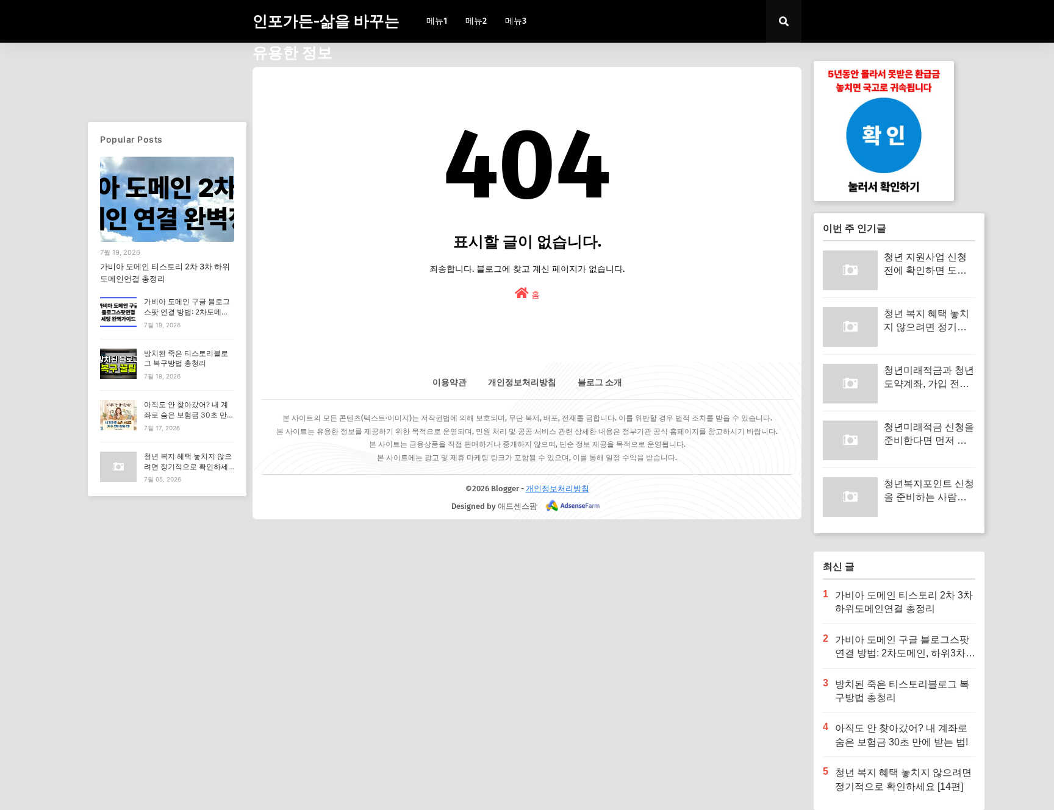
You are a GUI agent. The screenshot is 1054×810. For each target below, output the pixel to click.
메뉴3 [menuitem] (515, 21)
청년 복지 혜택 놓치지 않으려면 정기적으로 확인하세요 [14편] (188, 466)
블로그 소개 (600, 382)
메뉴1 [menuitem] (436, 21)
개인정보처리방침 (522, 382)
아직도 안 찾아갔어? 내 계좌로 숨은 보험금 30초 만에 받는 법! (189, 415)
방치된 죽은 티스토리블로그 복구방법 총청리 (186, 358)
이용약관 (449, 382)
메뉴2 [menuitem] (476, 21)
